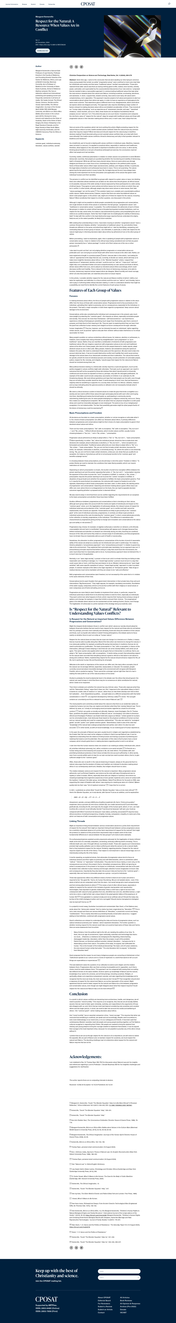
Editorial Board (104, 1300)
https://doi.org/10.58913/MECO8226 (52, 44)
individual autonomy (53, 143)
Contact (101, 1312)
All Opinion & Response (130, 1303)
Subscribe (51, 4)
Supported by (46, 1305)
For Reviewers (104, 1303)
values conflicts (48, 145)
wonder (57, 145)
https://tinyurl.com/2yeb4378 (79, 1227)
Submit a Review (105, 1306)
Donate (42, 4)
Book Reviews (126, 1300)
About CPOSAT (104, 1297)
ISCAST (123, 1312)
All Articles (125, 1297)
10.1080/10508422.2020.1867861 (120, 1105)
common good (40, 143)
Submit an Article (105, 1309)
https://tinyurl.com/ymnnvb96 (96, 1215)
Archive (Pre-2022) (128, 1306)
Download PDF (42, 51)
